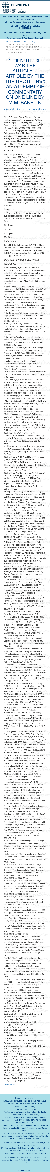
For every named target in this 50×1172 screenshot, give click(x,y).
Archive (17, 41)
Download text (10, 1084)
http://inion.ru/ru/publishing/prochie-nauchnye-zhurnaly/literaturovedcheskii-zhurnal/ (25, 1102)
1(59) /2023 (35, 41)
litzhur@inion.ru (39, 1153)
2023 (25, 41)
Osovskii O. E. (15, 109)
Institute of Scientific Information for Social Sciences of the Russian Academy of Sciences (25, 19)
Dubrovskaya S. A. (33, 111)
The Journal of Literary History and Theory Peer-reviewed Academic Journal (25, 35)
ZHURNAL (25, 27)
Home (8, 41)
